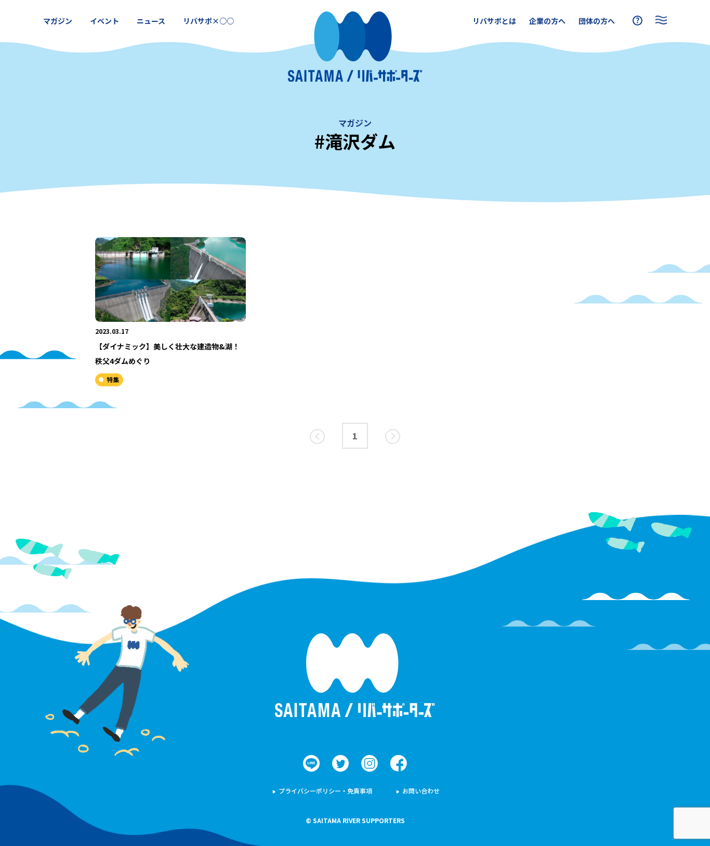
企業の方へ (547, 21)
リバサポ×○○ (208, 21)
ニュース (151, 21)
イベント (104, 21)
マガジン (57, 21)
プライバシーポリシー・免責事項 (325, 790)
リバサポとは (494, 21)
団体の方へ (596, 21)
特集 (113, 379)
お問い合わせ (421, 790)
